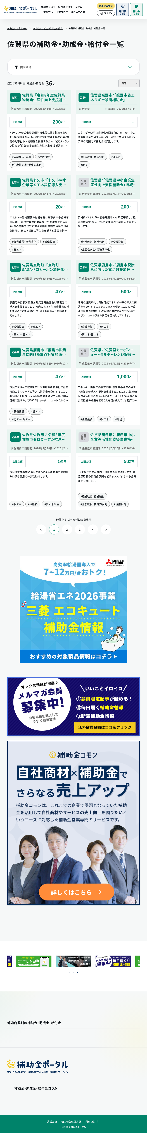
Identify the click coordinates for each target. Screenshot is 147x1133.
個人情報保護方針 (71, 1121)
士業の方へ (47, 12)
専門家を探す (65, 6)
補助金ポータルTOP (17, 28)
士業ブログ (62, 12)
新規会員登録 (106, 5)
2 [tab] (73, 972)
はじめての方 (78, 12)
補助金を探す (48, 6)
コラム (78, 6)
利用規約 (90, 1121)
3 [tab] (77, 972)
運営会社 (52, 1121)
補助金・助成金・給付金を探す (48, 28)
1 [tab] (69, 972)
